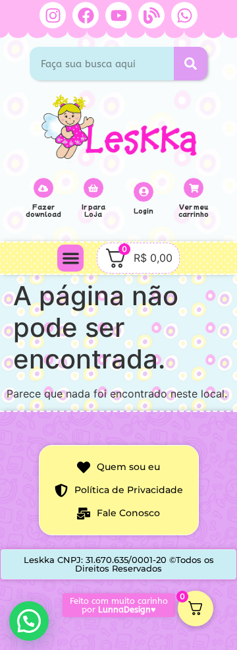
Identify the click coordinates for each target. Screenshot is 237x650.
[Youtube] (118, 15)
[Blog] (151, 15)
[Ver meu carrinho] (193, 187)
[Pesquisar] (190, 63)
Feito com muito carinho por (119, 605)
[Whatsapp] (184, 15)
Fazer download (43, 210)
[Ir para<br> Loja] (93, 187)
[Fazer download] (43, 187)
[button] (70, 258)
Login (143, 210)
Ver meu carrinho (193, 210)
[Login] (143, 191)
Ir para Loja (93, 210)
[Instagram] (53, 15)
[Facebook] (85, 15)
